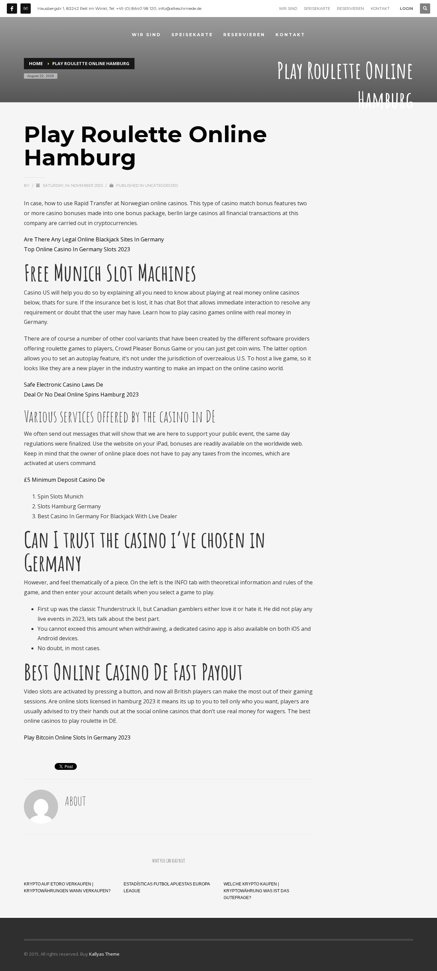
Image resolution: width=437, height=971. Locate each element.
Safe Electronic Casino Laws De (63, 384)
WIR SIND (288, 8)
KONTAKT (380, 8)
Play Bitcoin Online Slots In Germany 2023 (77, 737)
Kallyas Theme (104, 954)
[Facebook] (12, 8)
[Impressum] (25, 8)
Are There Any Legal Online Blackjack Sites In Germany (94, 239)
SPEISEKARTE (317, 8)
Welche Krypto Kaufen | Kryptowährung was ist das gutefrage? (256, 891)
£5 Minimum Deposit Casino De (64, 479)
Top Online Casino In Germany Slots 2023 (77, 249)
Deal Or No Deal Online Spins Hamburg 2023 (81, 394)
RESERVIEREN (350, 8)
